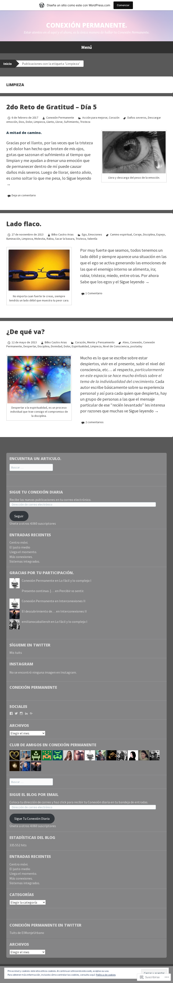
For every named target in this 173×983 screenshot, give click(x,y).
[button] (134, 152)
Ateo (126, 342)
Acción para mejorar (94, 117)
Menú (86, 47)
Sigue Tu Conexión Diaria (36, 492)
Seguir (18, 516)
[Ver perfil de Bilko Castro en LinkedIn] (26, 713)
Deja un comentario (24, 195)
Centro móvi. (18, 542)
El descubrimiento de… (38, 611)
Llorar (58, 122)
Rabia (50, 239)
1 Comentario (93, 293)
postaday (136, 346)
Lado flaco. (23, 223)
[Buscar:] (31, 467)
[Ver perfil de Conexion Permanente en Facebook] (11, 713)
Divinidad (56, 346)
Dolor (29, 122)
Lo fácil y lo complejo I (75, 580)
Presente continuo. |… (38, 591)
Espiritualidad (80, 346)
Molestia (39, 239)
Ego (84, 234)
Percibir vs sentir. (71, 591)
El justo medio (19, 547)
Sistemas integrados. (24, 561)
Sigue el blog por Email (33, 794)
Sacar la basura (64, 239)
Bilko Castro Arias (62, 234)
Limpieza (39, 122)
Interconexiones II (72, 601)
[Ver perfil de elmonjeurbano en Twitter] (16, 713)
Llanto (50, 122)
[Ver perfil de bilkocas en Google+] (31, 713)
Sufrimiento (71, 122)
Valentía (92, 239)
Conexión (136, 342)
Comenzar (123, 5)
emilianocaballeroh (36, 621)
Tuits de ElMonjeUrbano (26, 933)
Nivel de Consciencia (116, 346)
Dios (21, 122)
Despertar (29, 346)
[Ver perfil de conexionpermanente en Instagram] (21, 713)
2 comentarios (94, 422)
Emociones (95, 234)
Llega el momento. (23, 552)
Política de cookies (106, 974)
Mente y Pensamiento (101, 342)
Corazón (114, 117)
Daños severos (136, 117)
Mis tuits (15, 652)
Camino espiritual (121, 234)
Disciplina (149, 234)
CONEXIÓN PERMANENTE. (86, 25)
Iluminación (13, 239)
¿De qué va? (25, 331)
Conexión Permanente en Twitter (45, 925)
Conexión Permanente (60, 117)
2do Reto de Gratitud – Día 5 (51, 107)
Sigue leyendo (134, 281)
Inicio (7, 64)
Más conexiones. (21, 557)
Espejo (160, 234)
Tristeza (85, 122)
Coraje (137, 234)
